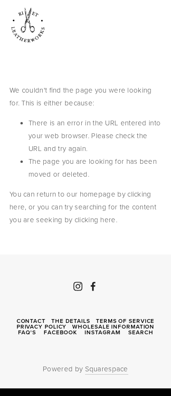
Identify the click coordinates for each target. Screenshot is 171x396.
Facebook (60, 332)
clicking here (95, 220)
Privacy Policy (42, 327)
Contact (31, 321)
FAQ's (27, 332)
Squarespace (106, 369)
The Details (70, 321)
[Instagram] (78, 286)
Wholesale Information (113, 327)
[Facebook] (93, 286)
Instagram (103, 332)
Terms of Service (125, 321)
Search (140, 332)
